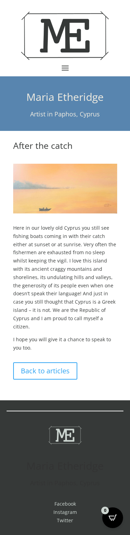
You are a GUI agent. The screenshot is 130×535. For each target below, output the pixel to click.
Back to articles (45, 370)
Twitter (65, 520)
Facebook (65, 503)
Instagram (65, 512)
